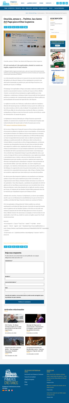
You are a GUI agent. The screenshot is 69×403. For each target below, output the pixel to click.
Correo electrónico (10, 282)
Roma (23, 8)
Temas (5, 8)
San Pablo (35, 8)
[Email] (26, 27)
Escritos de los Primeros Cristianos (34, 374)
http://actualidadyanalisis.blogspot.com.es (16, 243)
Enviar (53, 36)
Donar (26, 384)
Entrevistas (11, 8)
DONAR (41, 3)
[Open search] (54, 3)
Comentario (9, 260)
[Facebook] (6, 27)
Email (51, 29)
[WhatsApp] (18, 27)
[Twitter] (10, 27)
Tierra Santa (28, 8)
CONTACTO (48, 3)
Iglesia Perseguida (59, 8)
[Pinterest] (22, 27)
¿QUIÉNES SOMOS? (32, 3)
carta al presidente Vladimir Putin (16, 125)
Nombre (7, 276)
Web (6, 287)
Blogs (26, 382)
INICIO (22, 3)
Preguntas (18, 8)
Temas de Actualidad (30, 377)
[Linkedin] (14, 27)
